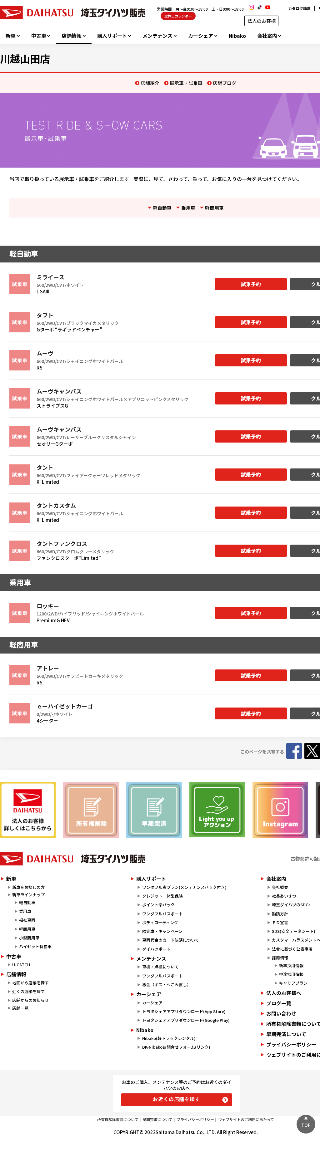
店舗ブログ (224, 83)
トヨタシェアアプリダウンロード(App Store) (184, 1011)
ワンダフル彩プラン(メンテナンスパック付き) (184, 887)
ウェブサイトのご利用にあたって (246, 1119)
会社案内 (267, 35)
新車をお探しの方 (28, 887)
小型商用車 (29, 938)
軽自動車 (162, 207)
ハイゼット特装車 (35, 946)
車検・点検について (160, 967)
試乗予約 (251, 284)
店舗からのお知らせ (30, 1000)
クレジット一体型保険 (162, 896)
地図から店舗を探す (30, 983)
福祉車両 (27, 920)
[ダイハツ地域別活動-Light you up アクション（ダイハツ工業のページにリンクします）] (217, 809)
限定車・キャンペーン (162, 931)
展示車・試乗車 (186, 83)
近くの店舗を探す (28, 991)
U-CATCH (21, 964)
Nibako (237, 35)
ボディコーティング (160, 922)
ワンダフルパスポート (162, 914)
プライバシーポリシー (195, 1119)
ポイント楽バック (158, 905)
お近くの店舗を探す (176, 1099)
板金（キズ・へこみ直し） (166, 984)
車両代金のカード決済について (170, 940)
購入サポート (112, 35)
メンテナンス (157, 35)
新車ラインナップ (28, 895)
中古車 (38, 35)
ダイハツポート (156, 949)
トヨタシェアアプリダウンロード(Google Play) (186, 1020)
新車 (11, 35)
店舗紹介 (150, 83)
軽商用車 (214, 207)
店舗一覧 (20, 1008)
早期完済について (157, 1119)
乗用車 (188, 207)
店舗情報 (72, 35)
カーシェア (200, 35)
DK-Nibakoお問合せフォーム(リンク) (176, 1047)
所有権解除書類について (117, 1119)
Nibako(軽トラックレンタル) (169, 1038)
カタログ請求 (299, 8)
